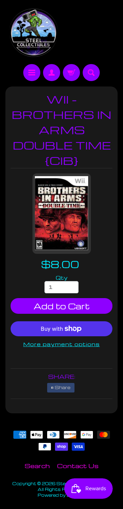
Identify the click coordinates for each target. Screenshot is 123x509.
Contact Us (77, 465)
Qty (62, 277)
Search (37, 465)
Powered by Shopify (61, 495)
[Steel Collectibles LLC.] (33, 33)
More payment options (61, 344)
